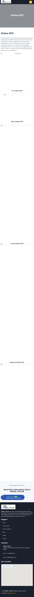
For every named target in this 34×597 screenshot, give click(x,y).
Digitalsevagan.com (11, 593)
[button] (30, 2)
